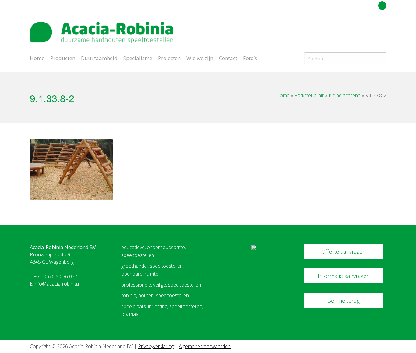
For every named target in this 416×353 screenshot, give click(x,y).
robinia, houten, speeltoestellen (155, 295)
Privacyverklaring (156, 346)
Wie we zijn (199, 58)
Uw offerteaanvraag (355, 5)
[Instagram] (382, 28)
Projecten (169, 58)
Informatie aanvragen (344, 276)
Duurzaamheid (99, 58)
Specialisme (137, 58)
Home (37, 58)
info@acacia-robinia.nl (58, 283)
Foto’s (250, 58)
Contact (228, 58)
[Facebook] (372, 28)
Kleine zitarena (345, 95)
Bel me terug (343, 300)
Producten (62, 58)
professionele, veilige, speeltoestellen (161, 284)
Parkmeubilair (309, 95)
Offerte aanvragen (343, 251)
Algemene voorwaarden (205, 346)
